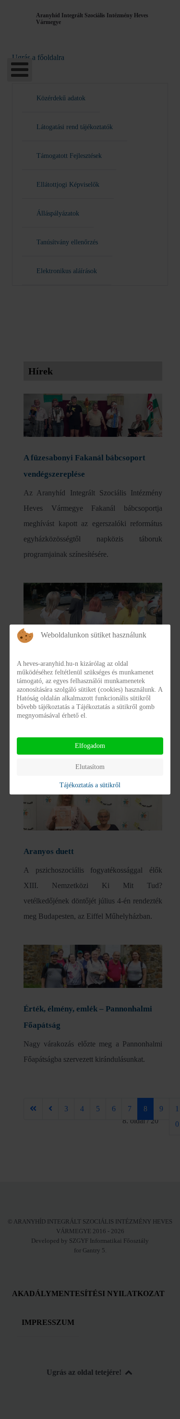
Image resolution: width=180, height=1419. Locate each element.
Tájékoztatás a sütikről (90, 785)
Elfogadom (90, 745)
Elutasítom (90, 766)
